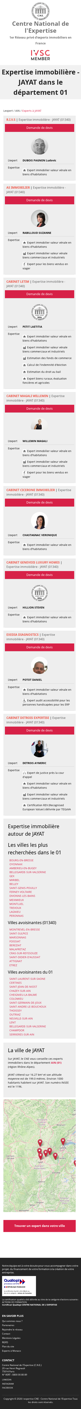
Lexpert (8, 110)
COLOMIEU (16, 998)
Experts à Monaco (11, 1350)
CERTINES (15, 982)
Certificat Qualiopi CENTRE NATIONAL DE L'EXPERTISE (29, 1304)
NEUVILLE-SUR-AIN (21, 1018)
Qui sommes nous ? (12, 1321)
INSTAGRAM (8, 1383)
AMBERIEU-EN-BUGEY (23, 868)
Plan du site (8, 1346)
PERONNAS (16, 916)
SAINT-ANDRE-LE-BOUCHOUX (27, 1006)
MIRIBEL (14, 880)
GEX (11, 876)
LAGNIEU (15, 912)
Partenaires (8, 1325)
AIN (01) (56, 1062)
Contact (6, 1333)
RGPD (5, 1342)
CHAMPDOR (16, 1030)
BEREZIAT (15, 945)
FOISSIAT (15, 941)
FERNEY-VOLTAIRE (20, 892)
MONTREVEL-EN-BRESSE (24, 929)
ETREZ (13, 965)
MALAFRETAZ (17, 949)
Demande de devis (39, 128)
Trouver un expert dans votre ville (39, 1226)
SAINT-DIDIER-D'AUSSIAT (24, 957)
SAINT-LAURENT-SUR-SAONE (27, 979)
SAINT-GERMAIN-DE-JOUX (25, 1002)
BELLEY (13, 884)
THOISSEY (15, 1010)
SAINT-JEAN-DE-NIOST (23, 986)
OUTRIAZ (15, 1014)
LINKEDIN (6, 1379)
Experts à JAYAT (31, 110)
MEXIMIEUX (16, 900)
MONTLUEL (16, 904)
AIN (17, 110)
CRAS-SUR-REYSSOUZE (23, 953)
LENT (12, 1022)
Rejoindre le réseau (12, 1329)
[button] (39, 1152)
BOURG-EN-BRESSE (21, 860)
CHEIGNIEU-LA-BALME (23, 995)
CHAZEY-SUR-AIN (20, 991)
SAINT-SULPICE (18, 933)
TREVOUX (15, 908)
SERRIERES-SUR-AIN (21, 1034)
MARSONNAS (17, 937)
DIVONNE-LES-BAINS (22, 896)
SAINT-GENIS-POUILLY (23, 888)
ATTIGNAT (15, 961)
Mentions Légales (11, 1338)
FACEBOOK (7, 1387)
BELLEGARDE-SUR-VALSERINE (27, 872)
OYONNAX (15, 864)
